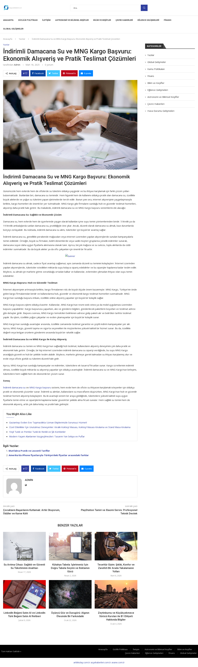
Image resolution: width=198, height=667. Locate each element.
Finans (167, 20)
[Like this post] (26, 73)
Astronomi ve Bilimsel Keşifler (72, 20)
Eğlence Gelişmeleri (148, 20)
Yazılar (22, 39)
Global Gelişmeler (13, 29)
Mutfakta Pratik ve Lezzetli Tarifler (29, 450)
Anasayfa (8, 20)
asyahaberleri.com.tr (101, 662)
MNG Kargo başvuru (40, 387)
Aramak (144, 8)
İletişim (46, 20)
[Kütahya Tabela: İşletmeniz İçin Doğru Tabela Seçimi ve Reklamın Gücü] (70, 546)
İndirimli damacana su (14, 387)
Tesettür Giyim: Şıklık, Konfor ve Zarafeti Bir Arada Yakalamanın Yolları (116, 568)
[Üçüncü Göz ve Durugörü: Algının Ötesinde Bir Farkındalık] (70, 594)
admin (17, 64)
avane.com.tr (118, 662)
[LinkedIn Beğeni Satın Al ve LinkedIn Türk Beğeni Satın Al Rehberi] (24, 594)
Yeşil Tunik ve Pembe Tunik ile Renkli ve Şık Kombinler (37, 431)
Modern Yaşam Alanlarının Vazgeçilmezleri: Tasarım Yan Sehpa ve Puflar (47, 436)
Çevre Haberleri (124, 20)
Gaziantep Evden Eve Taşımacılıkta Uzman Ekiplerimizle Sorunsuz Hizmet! (48, 422)
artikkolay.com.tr (81, 662)
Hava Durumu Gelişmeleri (160, 110)
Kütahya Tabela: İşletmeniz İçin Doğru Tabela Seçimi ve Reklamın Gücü (70, 568)
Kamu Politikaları (156, 69)
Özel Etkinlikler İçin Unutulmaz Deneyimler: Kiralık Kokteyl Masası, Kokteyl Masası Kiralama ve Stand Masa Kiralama (69, 427)
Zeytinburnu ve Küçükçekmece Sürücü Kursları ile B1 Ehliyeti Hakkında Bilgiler (116, 616)
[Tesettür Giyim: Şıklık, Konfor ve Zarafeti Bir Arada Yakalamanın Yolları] (116, 546)
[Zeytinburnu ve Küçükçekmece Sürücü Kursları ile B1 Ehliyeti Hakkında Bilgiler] (116, 594)
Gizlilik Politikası (28, 20)
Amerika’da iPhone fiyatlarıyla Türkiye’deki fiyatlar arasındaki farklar (49, 455)
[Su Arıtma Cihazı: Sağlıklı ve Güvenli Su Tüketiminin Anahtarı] (24, 546)
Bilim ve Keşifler (102, 20)
